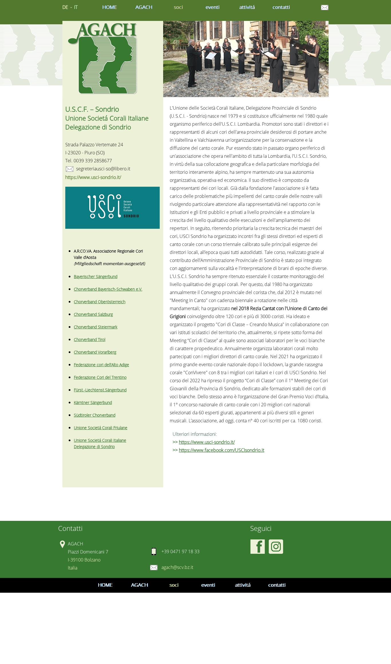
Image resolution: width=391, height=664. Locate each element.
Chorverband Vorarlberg (95, 352)
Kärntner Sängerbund (93, 402)
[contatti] (281, 7)
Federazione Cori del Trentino (100, 377)
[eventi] (213, 7)
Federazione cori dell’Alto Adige (101, 364)
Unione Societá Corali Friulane (100, 427)
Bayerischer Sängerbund (95, 276)
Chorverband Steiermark (95, 327)
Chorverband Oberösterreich (99, 301)
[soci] (178, 7)
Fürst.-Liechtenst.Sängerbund (100, 390)
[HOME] (109, 7)
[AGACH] (144, 7)
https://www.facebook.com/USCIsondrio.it (221, 450)
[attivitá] (247, 7)
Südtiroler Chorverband (94, 415)
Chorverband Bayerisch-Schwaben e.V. (108, 289)
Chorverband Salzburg (93, 314)
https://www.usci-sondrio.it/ (207, 442)
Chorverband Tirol (89, 339)
